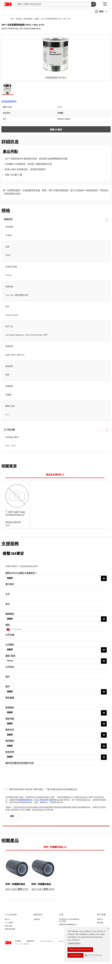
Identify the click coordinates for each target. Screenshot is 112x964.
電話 (7, 625)
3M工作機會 (9, 923)
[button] (94, 955)
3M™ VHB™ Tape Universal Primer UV (15, 513)
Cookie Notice (74, 943)
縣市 (7, 687)
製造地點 (9, 719)
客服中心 (100, 919)
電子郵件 (9, 584)
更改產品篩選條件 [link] (9, 102)
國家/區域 (10, 656)
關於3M (7, 919)
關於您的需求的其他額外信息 (19, 763)
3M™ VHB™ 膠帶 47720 (42, 889)
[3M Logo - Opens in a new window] (8, 4)
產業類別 (9, 708)
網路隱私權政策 (25, 800)
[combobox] (9, 629)
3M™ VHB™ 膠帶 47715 (16, 889)
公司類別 (9, 645)
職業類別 (9, 614)
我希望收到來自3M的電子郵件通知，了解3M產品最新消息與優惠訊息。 (44, 789)
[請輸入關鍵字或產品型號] (93, 4)
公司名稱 (9, 635)
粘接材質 (9, 752)
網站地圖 (100, 923)
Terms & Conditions (46, 941)
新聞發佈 (37, 919)
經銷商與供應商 (10, 929)
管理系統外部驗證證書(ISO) (68, 925)
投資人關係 (8, 926)
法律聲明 (18, 941)
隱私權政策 (30, 941)
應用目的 (9, 730)
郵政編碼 (9, 698)
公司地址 (9, 667)
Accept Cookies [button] (75, 955)
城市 (7, 677)
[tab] (54, 475)
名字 (7, 594)
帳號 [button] (101, 12)
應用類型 (9, 741)
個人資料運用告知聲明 (44, 800)
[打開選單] (105, 5)
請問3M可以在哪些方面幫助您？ (21, 573)
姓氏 (7, 604)
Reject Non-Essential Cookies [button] (80, 949)
